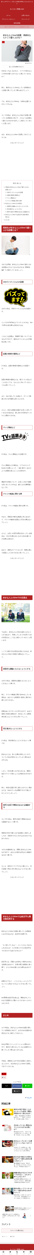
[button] (17, 1091)
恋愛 (5, 1074)
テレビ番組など (11, 198)
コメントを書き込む (17, 1230)
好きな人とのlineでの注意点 (13, 203)
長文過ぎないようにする (14, 209)
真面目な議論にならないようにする (17, 206)
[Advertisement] (17, 161)
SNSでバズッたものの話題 (15, 192)
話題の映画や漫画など (13, 195)
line (4, 1077)
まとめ (7, 220)
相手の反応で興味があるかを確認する (18, 212)
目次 (14, 183)
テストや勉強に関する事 (14, 201)
